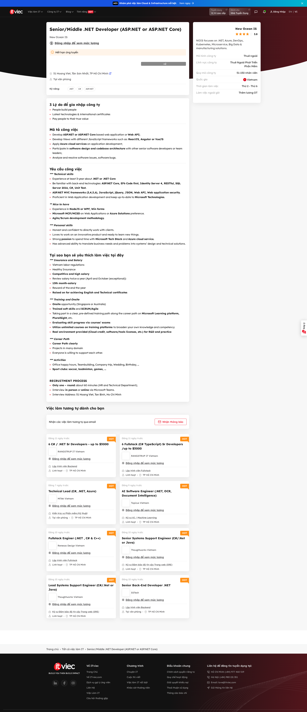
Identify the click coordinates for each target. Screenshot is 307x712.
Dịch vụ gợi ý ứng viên (98, 682)
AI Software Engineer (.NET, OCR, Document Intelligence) (146, 493)
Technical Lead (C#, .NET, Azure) (72, 491)
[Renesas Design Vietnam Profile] (52, 546)
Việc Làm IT (93, 693)
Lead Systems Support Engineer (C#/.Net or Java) (81, 587)
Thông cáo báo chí (177, 693)
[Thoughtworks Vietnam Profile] (126, 550)
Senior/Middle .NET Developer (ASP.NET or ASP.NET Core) (122, 649)
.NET (71, 89)
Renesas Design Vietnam (71, 545)
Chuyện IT (132, 671)
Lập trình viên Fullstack (138, 470)
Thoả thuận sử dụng (177, 687)
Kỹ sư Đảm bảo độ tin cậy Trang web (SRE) (149, 564)
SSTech (135, 592)
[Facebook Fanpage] (65, 684)
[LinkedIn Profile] (56, 684)
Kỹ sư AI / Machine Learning (141, 517)
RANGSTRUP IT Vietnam (71, 451)
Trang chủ (52, 649)
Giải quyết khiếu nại (178, 682)
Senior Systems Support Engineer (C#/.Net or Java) (153, 540)
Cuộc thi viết (133, 677)
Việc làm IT (34, 11)
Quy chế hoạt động (177, 677)
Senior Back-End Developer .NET (146, 585)
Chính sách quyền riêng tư (181, 671)
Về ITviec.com (94, 677)
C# (79, 89)
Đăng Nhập (279, 11)
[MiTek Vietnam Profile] (52, 499)
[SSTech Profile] (126, 593)
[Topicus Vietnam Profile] (126, 503)
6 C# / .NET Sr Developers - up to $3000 (78, 444)
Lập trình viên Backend (64, 466)
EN (290, 11)
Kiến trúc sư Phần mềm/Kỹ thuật (69, 513)
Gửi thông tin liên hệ (221, 687)
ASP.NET (90, 89)
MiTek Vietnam (66, 498)
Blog (68, 11)
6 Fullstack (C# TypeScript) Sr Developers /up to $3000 (152, 446)
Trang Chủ (92, 671)
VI (296, 11)
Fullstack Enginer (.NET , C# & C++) (74, 538)
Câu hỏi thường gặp (97, 698)
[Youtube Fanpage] (73, 684)
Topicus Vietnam (140, 502)
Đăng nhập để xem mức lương (77, 43)
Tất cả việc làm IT (73, 649)
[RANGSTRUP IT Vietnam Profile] (52, 452)
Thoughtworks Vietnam (143, 550)
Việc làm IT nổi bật (137, 682)
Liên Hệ (91, 687)
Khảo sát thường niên (138, 687)
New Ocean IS (246, 29)
